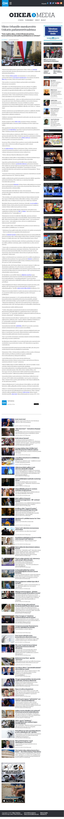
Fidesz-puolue (13, 76)
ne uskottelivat (12, 129)
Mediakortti (43, 814)
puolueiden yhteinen (21, 164)
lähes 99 (4, 79)
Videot (37, 20)
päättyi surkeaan (25, 137)
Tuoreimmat (29, 20)
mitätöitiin (19, 326)
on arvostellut (33, 203)
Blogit (43, 20)
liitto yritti (17, 121)
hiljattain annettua (26, 275)
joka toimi (14, 394)
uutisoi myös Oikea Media (24, 288)
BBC (20, 211)
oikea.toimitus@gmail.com (31, 814)
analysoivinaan (9, 148)
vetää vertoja (26, 392)
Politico (24, 211)
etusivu (20, 20)
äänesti (30, 259)
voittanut (34, 69)
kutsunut (16, 184)
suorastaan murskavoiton (20, 77)
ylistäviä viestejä (11, 235)
